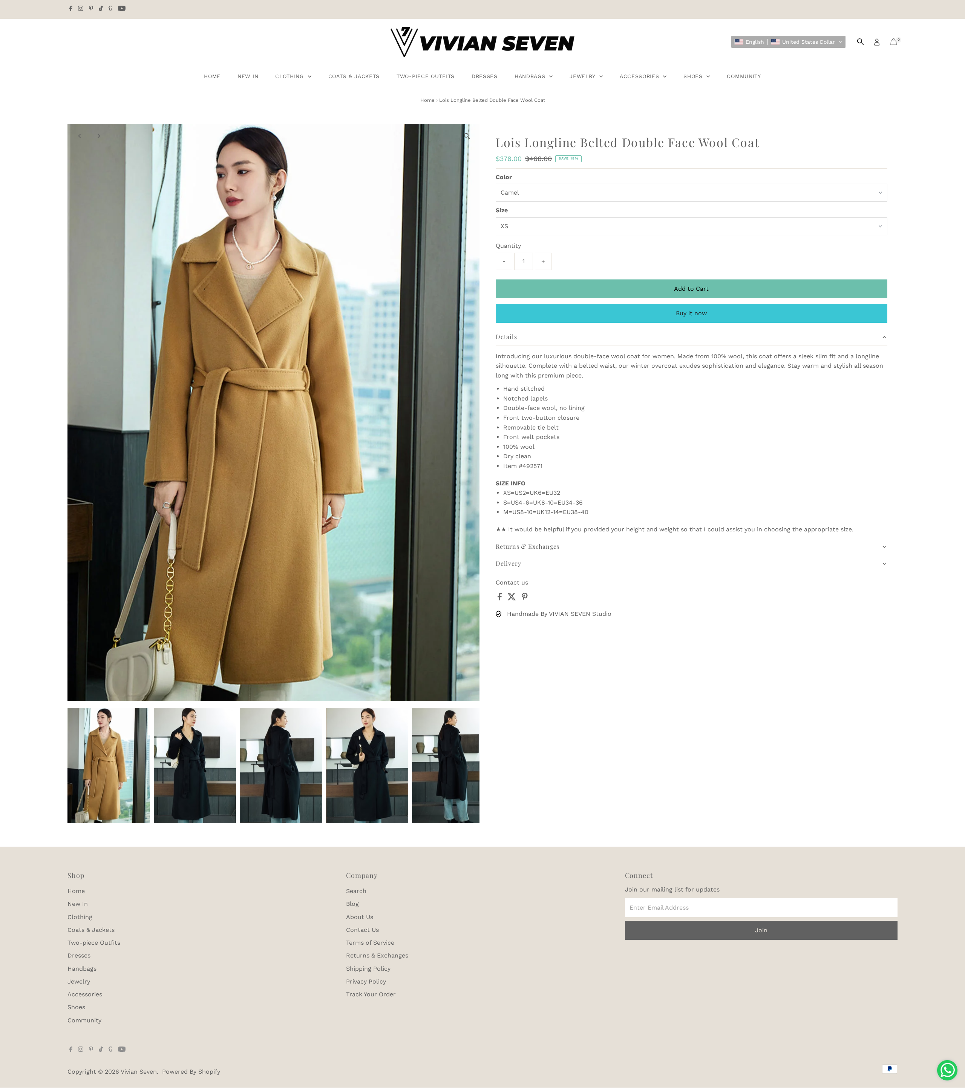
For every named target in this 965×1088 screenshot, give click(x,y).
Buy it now (691, 313)
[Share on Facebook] (501, 598)
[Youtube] (121, 9)
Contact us (512, 583)
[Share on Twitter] (512, 598)
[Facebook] (70, 9)
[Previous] (79, 135)
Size (502, 210)
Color (504, 177)
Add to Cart (691, 288)
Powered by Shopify (191, 1071)
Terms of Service (370, 942)
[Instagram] (80, 9)
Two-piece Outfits (426, 76)
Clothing (290, 76)
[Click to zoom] (467, 135)
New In (247, 76)
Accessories (640, 76)
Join (761, 930)
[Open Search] (860, 41)
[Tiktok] (101, 9)
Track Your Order (371, 994)
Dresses (485, 76)
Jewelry (583, 76)
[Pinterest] (91, 9)
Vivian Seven (139, 1071)
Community (744, 76)
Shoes (694, 76)
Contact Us (362, 929)
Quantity (508, 245)
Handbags (531, 76)
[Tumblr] (111, 9)
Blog (352, 903)
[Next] (98, 135)
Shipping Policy (368, 968)
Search (356, 891)
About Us (359, 917)
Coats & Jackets (354, 76)
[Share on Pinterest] (525, 598)
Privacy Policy (366, 981)
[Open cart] (894, 41)
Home (212, 76)
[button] (788, 42)
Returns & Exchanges (377, 955)
